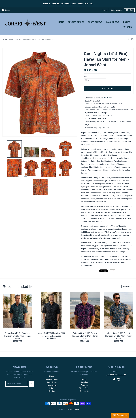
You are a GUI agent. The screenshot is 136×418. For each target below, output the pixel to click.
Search (84, 379)
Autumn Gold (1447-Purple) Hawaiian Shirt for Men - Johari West (84, 336)
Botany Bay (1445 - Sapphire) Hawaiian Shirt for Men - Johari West (17, 336)
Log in (105, 10)
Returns (84, 385)
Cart (130, 10)
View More (127, 286)
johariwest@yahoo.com (116, 374)
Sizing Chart (84, 388)
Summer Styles (76, 22)
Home (61, 22)
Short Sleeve (95, 22)
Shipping (84, 382)
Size (85, 77)
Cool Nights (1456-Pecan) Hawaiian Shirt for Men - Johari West (118, 336)
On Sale (127, 27)
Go (31, 383)
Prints (126, 22)
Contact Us (84, 391)
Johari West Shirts (71, 409)
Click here (108, 98)
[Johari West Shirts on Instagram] (132, 39)
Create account (116, 10)
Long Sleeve (112, 22)
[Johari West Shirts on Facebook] (128, 39)
